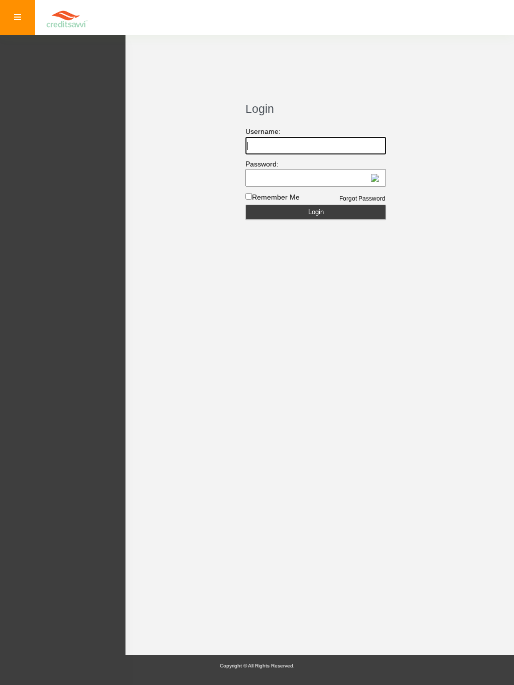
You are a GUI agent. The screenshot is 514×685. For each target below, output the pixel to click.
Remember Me (276, 197)
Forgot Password (362, 198)
